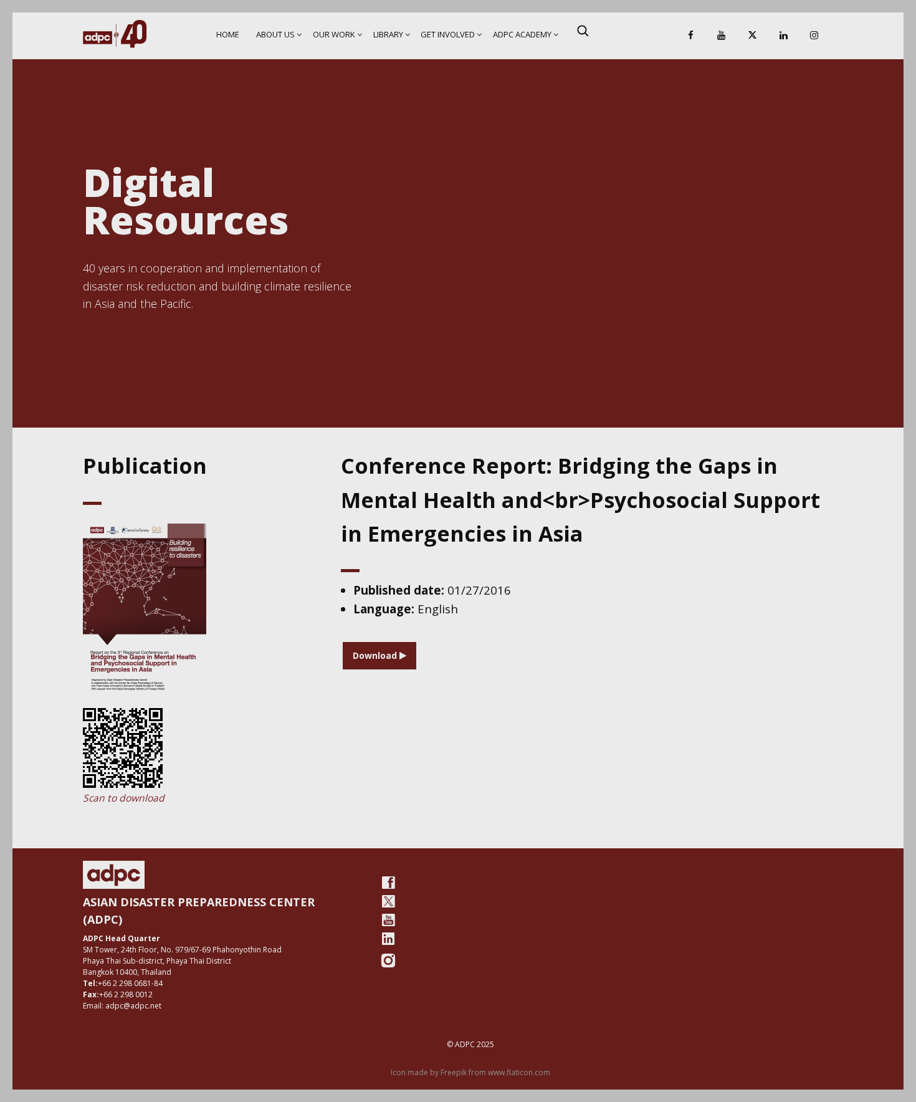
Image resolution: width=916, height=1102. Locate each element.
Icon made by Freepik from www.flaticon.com (470, 1072)
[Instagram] (814, 35)
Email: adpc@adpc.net (122, 1005)
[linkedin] (388, 938)
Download (376, 655)
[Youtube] (388, 920)
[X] (752, 35)
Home (227, 34)
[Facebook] (690, 35)
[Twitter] (388, 901)
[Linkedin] (783, 35)
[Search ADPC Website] (583, 30)
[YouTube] (722, 35)
